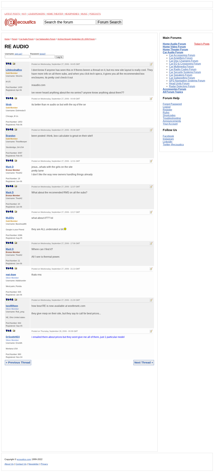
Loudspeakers (36, 14)
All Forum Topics (173, 92)
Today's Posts (201, 44)
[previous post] (9, 98)
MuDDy (10, 217)
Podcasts (95, 14)
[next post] (9, 64)
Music (84, 14)
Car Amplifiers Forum (181, 58)
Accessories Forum (174, 89)
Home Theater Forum (175, 49)
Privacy (44, 464)
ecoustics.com (24, 459)
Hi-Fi (24, 14)
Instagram (168, 139)
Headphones (72, 14)
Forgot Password (172, 104)
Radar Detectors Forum (182, 86)
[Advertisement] (79, 410)
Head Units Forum (179, 83)
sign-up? (18, 54)
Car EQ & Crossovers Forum (185, 63)
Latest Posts (12, 14)
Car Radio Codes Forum (182, 69)
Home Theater (55, 14)
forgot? (43, 54)
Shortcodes (169, 115)
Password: (38, 54)
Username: (13, 54)
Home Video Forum (174, 46)
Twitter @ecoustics (173, 144)
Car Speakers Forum (180, 75)
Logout (166, 107)
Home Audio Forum (174, 44)
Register (167, 109)
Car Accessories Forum (182, 55)
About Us (9, 464)
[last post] (10, 64)
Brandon (10, 135)
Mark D (10, 166)
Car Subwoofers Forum (182, 77)
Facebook (168, 136)
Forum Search (109, 22)
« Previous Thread (18, 362)
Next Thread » (143, 362)
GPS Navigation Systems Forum (187, 80)
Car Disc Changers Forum (183, 61)
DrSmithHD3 (13, 337)
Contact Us (21, 464)
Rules (166, 112)
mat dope (11, 274)
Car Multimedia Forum (181, 66)
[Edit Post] (151, 64)
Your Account (170, 124)
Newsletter (33, 464)
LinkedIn (167, 141)
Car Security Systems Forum (185, 72)
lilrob (8, 104)
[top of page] (7, 64)
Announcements (172, 121)
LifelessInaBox (14, 69)
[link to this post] (14, 64)
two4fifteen (12, 305)
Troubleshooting (172, 118)
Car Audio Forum (173, 52)
